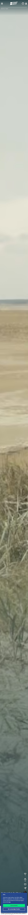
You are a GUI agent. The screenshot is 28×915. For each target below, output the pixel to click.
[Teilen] (25, 888)
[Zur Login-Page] (26, 3)
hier (10, 902)
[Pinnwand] (25, 884)
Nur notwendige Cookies (14, 909)
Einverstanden (14, 905)
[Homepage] (14, 3)
